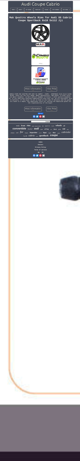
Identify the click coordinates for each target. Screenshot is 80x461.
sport (41, 129)
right (49, 133)
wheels (59, 125)
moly (18, 126)
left (43, 126)
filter (54, 132)
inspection (33, 132)
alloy (46, 129)
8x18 (53, 126)
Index (40, 142)
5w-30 (40, 132)
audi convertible (36, 126)
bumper (26, 132)
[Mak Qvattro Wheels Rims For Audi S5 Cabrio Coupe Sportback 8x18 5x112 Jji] (40, 33)
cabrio (32, 135)
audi (36, 128)
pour (59, 129)
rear (68, 129)
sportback (43, 135)
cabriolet (65, 132)
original (58, 133)
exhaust (12, 133)
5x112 (30, 129)
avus (51, 129)
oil (64, 126)
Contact (40, 144)
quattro (47, 126)
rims (28, 125)
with (37, 136)
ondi (17, 132)
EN (38, 152)
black (55, 129)
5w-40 (25, 136)
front (23, 126)
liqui (44, 132)
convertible (19, 128)
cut (63, 129)
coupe (54, 135)
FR (42, 152)
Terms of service (40, 150)
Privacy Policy (40, 147)
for (21, 131)
